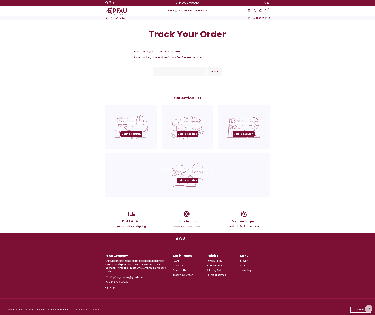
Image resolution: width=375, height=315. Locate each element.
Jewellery (201, 10)
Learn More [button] (94, 309)
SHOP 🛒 (174, 10)
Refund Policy (214, 265)
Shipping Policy (215, 270)
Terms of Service (216, 275)
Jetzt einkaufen (131, 134)
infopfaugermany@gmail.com (124, 277)
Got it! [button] (360, 310)
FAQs (176, 261)
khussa (188, 10)
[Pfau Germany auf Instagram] (110, 2)
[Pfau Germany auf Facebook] (106, 2)
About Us (178, 265)
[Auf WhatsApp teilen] (266, 18)
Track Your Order (119, 18)
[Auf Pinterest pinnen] (263, 18)
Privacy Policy (214, 261)
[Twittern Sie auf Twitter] (260, 18)
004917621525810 (117, 282)
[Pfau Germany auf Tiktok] (113, 2)
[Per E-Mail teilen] (269, 18)
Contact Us (179, 270)
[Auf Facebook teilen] (257, 18)
